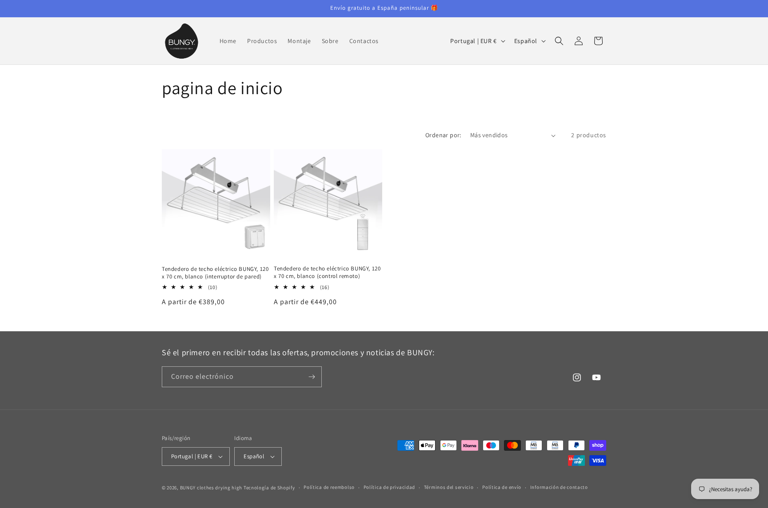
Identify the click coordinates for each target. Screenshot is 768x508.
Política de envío (501, 487)
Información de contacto (559, 487)
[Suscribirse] (311, 376)
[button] (559, 41)
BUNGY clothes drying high (211, 487)
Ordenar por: (443, 135)
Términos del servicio (449, 487)
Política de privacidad (389, 487)
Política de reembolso (329, 487)
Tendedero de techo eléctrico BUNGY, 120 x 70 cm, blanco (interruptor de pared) (215, 273)
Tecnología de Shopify (269, 487)
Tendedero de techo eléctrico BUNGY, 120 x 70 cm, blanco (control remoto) (327, 272)
